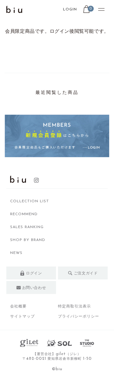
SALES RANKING (27, 227)
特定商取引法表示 (74, 306)
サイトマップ (22, 316)
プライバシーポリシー (78, 316)
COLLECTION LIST (29, 201)
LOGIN (70, 9)
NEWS (16, 253)
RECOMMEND (24, 214)
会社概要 (18, 306)
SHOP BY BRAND (27, 240)
